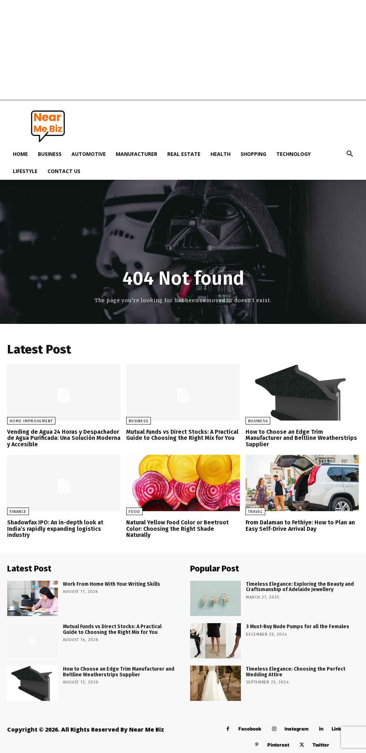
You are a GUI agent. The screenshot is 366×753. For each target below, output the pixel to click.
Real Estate (184, 154)
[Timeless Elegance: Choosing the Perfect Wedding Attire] (215, 683)
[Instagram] (274, 729)
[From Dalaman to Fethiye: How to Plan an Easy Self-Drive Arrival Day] (302, 483)
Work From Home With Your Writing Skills (111, 584)
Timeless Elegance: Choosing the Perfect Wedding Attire (295, 671)
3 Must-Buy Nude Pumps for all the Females (297, 627)
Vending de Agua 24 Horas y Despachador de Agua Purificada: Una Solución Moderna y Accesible (63, 438)
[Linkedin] (321, 729)
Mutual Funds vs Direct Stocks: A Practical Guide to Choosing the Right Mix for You (182, 435)
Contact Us (64, 171)
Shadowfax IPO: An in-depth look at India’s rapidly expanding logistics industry (55, 528)
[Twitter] (302, 745)
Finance (18, 511)
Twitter (320, 745)
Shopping (253, 154)
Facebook (249, 729)
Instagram (296, 729)
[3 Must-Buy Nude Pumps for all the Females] (215, 640)
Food (134, 511)
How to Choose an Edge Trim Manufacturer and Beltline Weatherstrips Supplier (301, 438)
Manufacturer (136, 154)
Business (49, 154)
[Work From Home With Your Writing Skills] (32, 598)
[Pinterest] (257, 745)
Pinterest (278, 745)
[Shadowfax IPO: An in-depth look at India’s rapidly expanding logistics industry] (63, 483)
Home (20, 154)
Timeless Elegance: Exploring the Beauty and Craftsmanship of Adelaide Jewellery (300, 586)
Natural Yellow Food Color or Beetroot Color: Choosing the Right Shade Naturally (177, 528)
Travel (255, 511)
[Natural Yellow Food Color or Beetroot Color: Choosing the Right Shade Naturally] (182, 483)
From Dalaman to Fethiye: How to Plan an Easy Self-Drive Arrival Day (300, 525)
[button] (349, 154)
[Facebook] (228, 729)
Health (221, 154)
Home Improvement (31, 421)
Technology (293, 154)
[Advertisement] (183, 50)
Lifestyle (25, 171)
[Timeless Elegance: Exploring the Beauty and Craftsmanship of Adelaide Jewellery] (215, 598)
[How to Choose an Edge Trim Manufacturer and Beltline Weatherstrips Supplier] (302, 392)
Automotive (88, 154)
